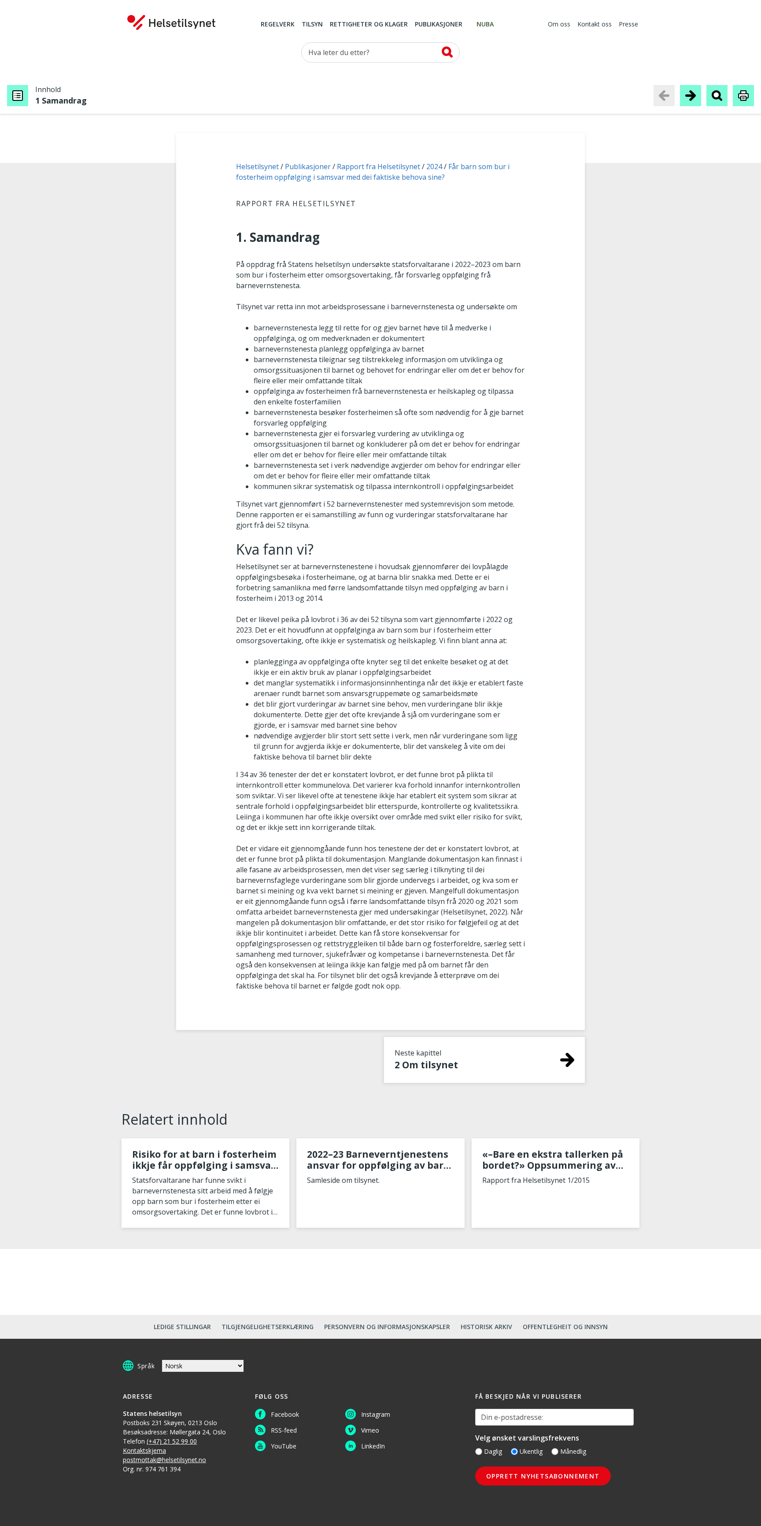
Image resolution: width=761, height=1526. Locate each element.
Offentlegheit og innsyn (565, 1326)
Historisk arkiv (486, 1326)
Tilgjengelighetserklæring (268, 1326)
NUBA (485, 24)
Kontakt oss (594, 24)
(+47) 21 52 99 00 (172, 1441)
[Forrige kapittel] (664, 95)
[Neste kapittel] (690, 95)
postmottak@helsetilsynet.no (164, 1460)
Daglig (493, 1451)
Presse (628, 24)
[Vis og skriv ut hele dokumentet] (743, 95)
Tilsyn (312, 24)
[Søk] (447, 52)
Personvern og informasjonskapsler (387, 1326)
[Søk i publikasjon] (717, 95)
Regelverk (278, 24)
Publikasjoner (438, 24)
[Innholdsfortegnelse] (17, 95)
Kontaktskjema (144, 1450)
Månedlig (573, 1451)
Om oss (559, 24)
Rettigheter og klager (369, 24)
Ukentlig (531, 1451)
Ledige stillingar (182, 1326)
